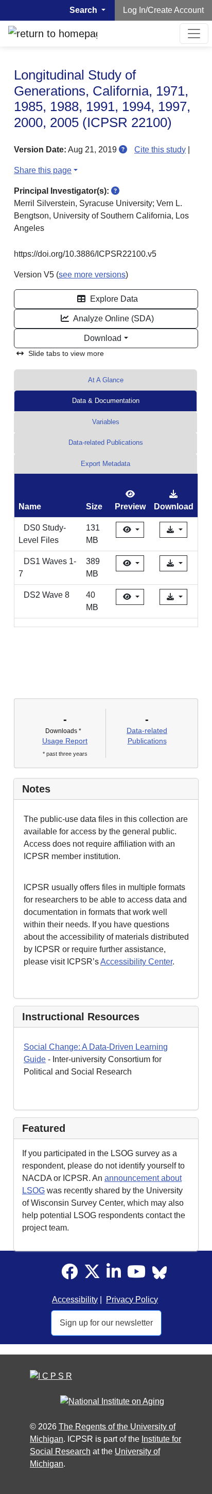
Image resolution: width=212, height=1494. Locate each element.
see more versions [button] (92, 274)
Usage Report (64, 741)
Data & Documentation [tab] (105, 400)
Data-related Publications (105, 442)
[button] (123, 149)
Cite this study (160, 149)
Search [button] (84, 10)
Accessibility (75, 1299)
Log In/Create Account (163, 10)
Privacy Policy (132, 1299)
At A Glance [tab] (105, 380)
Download (102, 338)
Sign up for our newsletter (106, 1322)
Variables (105, 422)
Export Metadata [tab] (105, 464)
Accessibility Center (136, 961)
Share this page (43, 170)
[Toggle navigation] (194, 33)
